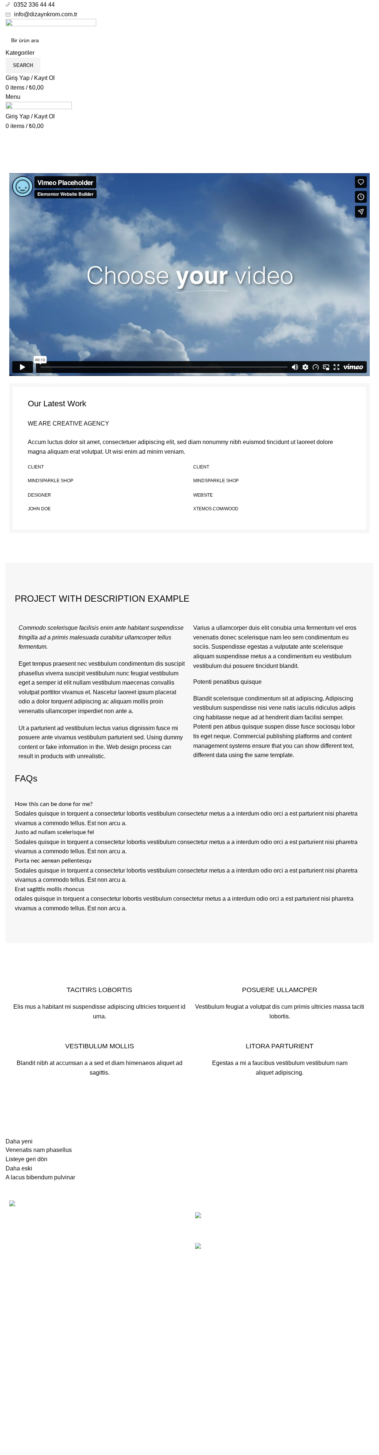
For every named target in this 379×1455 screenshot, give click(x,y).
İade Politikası (213, 1404)
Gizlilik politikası (216, 1390)
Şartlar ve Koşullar (219, 1418)
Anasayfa (16, 165)
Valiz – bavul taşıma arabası (295, 1216)
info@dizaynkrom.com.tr (45, 14)
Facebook (19, 1390)
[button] (189, 274)
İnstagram (18, 1404)
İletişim (204, 1431)
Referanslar (49, 165)
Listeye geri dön (26, 1159)
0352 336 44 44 (34, 4)
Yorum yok (316, 1227)
